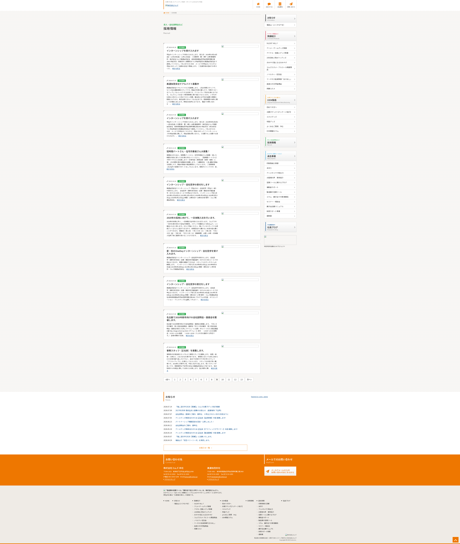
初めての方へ (272, 107)
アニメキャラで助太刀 (275, 173)
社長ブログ (286, 501)
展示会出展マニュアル (275, 206)
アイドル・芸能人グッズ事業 (277, 53)
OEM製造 (225, 501)
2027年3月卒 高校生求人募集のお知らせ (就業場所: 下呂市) (198, 410)
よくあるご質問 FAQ (275, 126)
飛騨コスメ (271, 88)
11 (229, 379)
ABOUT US (269, 7)
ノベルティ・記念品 (274, 74)
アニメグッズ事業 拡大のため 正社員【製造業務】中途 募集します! (200, 433)
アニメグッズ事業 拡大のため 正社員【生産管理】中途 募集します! (200, 418)
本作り (269, 168)
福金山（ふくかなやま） (276, 25)
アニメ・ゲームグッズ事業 (277, 48)
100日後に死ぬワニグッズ (276, 57)
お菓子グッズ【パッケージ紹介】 (279, 112)
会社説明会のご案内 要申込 (186, 425)
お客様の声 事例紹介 (275, 177)
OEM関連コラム (273, 131)
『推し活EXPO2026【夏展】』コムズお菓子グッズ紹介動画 (197, 406)
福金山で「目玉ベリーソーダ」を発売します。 (193, 440)
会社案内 (280, 7)
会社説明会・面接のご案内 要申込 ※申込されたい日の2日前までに (201, 414)
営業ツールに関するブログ (277, 182)
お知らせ (177, 501)
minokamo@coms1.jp (219, 477)
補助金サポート (272, 187)
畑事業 (269, 216)
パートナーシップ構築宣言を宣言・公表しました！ (194, 421)
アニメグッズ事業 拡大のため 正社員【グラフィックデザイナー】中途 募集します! (206, 429)
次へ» (249, 379)
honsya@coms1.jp (191, 477)
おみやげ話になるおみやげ (277, 62)
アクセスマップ (169, 479)
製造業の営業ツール (274, 192)
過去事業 (261, 501)
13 (242, 379)
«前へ (167, 379)
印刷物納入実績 (272, 163)
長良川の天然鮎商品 (274, 84)
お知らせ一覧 (204, 447)
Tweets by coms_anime (259, 397)
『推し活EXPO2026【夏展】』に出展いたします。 (194, 436)
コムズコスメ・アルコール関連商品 (279, 68)
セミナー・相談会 (273, 201)
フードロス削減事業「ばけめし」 (279, 79)
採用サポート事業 (273, 211)
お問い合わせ (291, 7)
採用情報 (250, 501)
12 (235, 379)
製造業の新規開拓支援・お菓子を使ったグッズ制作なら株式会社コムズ (275, 538)
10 (222, 379)
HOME (258, 7)
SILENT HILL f (272, 43)
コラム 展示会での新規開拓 (277, 197)
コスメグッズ (272, 117)
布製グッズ (271, 121)
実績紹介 (197, 501)
